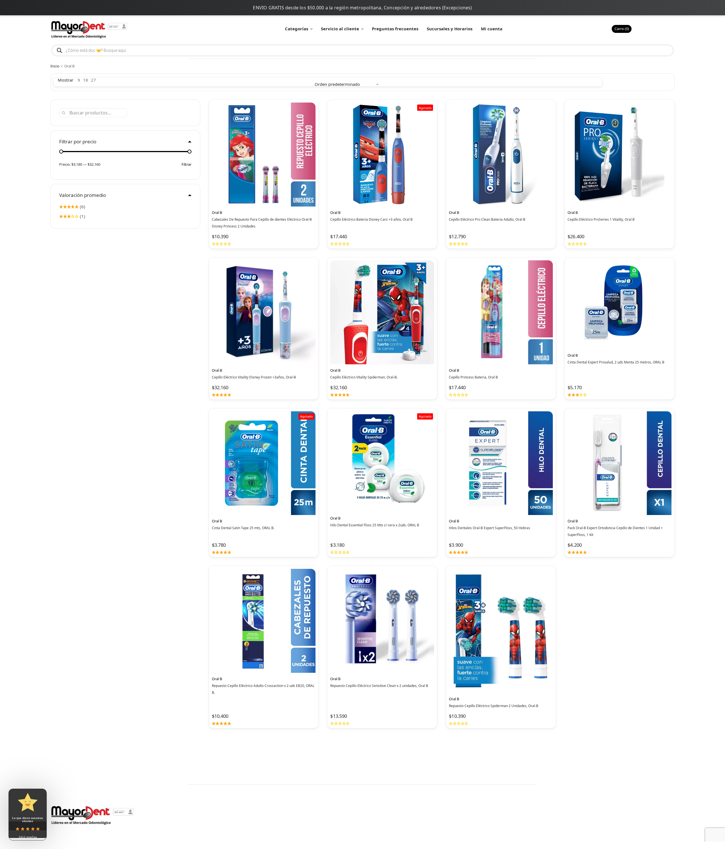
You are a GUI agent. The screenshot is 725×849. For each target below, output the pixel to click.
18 (85, 80)
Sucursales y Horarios (449, 28)
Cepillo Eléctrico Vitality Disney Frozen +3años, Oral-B (254, 377)
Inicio (54, 66)
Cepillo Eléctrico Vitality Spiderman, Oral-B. (364, 377)
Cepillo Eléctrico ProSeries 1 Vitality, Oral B (601, 219)
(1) (82, 216)
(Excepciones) (457, 8)
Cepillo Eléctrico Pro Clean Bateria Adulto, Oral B (487, 219)
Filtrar (186, 164)
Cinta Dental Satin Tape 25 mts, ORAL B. (243, 527)
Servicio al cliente (340, 28)
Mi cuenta (491, 28)
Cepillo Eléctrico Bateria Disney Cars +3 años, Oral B (371, 219)
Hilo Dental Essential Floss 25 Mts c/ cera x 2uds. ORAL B (374, 525)
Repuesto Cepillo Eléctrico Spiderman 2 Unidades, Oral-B (493, 705)
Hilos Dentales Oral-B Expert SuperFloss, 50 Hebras (489, 527)
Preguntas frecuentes (395, 28)
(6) (82, 206)
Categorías (296, 28)
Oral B (217, 212)
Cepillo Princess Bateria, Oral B (473, 377)
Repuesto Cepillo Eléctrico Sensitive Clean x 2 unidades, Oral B (379, 685)
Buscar (63, 112)
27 (93, 80)
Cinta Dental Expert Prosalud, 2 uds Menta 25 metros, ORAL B (616, 362)
